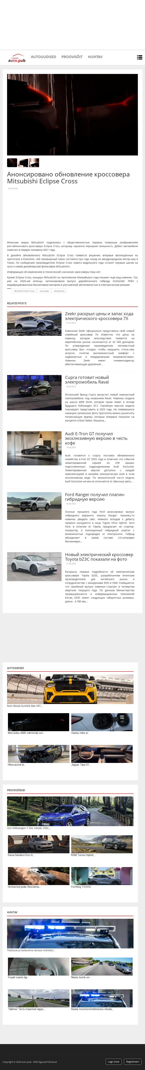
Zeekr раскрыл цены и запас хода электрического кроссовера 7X (99, 316)
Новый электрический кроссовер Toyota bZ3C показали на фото (99, 557)
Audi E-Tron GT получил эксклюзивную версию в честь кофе (96, 438)
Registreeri (132, 1061)
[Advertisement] (72, 24)
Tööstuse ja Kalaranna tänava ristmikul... (31, 950)
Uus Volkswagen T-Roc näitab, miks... (29, 828)
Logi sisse (113, 1061)
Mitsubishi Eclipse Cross (24, 291)
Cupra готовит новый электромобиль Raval (87, 379)
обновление (59, 291)
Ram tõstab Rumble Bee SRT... (25, 706)
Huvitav (95, 56)
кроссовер (44, 291)
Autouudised (43, 56)
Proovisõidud (16, 790)
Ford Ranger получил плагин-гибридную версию (95, 496)
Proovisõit (72, 56)
